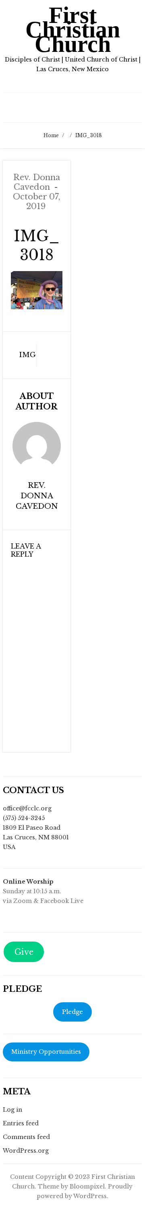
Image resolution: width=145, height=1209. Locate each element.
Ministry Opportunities (46, 1051)
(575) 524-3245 (24, 818)
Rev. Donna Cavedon (36, 182)
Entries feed (21, 1123)
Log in (12, 1109)
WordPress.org (26, 1150)
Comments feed (26, 1137)
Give (23, 952)
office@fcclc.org (27, 808)
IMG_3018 (21, 355)
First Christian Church (72, 29)
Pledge (72, 1012)
